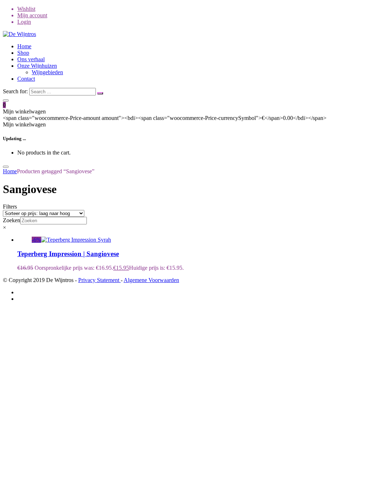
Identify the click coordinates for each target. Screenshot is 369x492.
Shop (23, 53)
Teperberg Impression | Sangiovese (68, 254)
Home (24, 46)
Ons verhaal (31, 59)
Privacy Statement (99, 280)
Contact (26, 79)
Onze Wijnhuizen (37, 66)
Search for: (15, 91)
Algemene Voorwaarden (151, 280)
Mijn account (32, 15)
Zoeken (11, 220)
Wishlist (26, 9)
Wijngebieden (47, 72)
